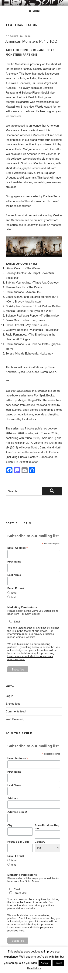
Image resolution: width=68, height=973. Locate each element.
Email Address (17, 548)
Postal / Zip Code (18, 841)
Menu (36, 11)
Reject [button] (58, 963)
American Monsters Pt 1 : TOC (31, 41)
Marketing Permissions (22, 607)
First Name (14, 561)
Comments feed (16, 711)
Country (40, 841)
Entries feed (13, 703)
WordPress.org (15, 719)
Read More (34, 968)
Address (12, 798)
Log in (9, 696)
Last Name (14, 574)
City (9, 825)
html (13, 592)
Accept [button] (45, 963)
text (13, 597)
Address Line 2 (17, 811)
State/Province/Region (47, 827)
